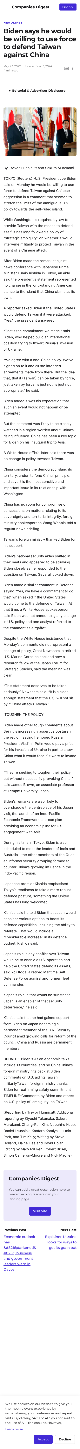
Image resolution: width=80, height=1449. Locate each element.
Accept (43, 1439)
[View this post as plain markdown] (66, 68)
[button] (6, 7)
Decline (65, 1439)
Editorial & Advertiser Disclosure (38, 90)
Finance (68, 7)
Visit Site (40, 1211)
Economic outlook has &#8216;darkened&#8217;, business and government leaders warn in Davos (19, 1253)
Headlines (13, 22)
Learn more (14, 1429)
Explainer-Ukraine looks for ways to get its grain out (61, 1242)
